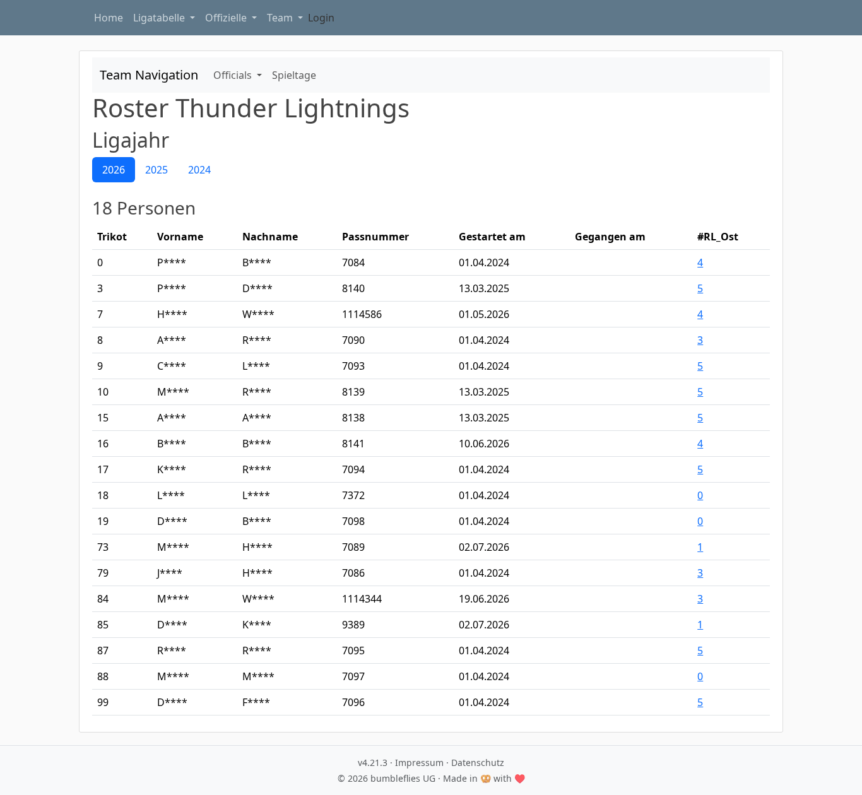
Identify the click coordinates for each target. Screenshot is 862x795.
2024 (199, 170)
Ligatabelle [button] (160, 18)
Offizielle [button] (227, 18)
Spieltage (294, 75)
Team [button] (281, 18)
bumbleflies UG (402, 778)
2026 (113, 170)
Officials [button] (233, 75)
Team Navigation (149, 74)
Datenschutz (477, 762)
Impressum (419, 762)
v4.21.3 (372, 762)
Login (321, 18)
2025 (156, 170)
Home (108, 18)
